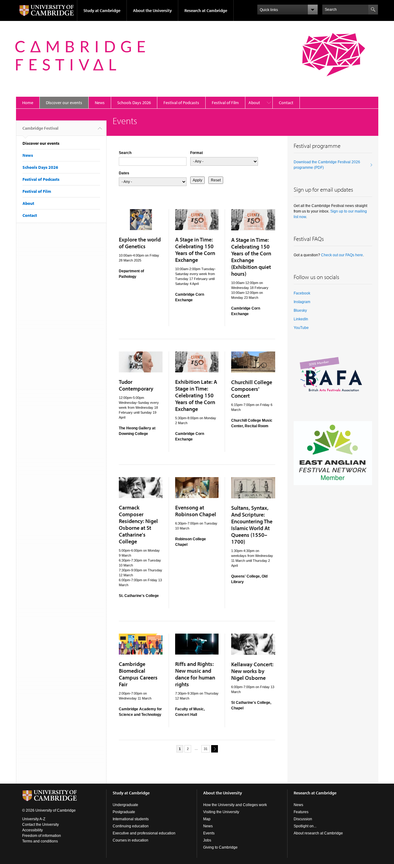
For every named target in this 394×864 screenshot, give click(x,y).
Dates (124, 173)
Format (196, 153)
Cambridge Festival (40, 128)
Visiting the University (221, 812)
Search (125, 153)
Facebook (302, 293)
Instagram (302, 302)
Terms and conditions (40, 841)
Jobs (207, 840)
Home (27, 102)
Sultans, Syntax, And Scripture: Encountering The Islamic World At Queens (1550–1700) (251, 524)
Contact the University (40, 824)
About (254, 102)
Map (207, 819)
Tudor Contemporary (136, 385)
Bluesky (300, 310)
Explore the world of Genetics (140, 243)
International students (131, 819)
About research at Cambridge (318, 833)
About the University (152, 10)
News (100, 102)
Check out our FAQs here (342, 255)
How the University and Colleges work (235, 805)
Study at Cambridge (101, 10)
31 (205, 749)
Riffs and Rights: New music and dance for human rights (195, 674)
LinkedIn (301, 319)
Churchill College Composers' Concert (251, 389)
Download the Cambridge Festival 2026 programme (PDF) (327, 165)
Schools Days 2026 (134, 102)
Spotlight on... (305, 826)
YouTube (301, 328)
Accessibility (32, 830)
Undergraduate (125, 805)
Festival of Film (225, 102)
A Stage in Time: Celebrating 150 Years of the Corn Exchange (195, 249)
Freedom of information (41, 836)
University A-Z (33, 819)
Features (301, 812)
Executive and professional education (144, 833)
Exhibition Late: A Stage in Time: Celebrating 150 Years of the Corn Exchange (196, 395)
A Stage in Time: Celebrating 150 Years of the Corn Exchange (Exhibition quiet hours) (251, 256)
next (214, 748)
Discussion (303, 819)
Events (209, 833)
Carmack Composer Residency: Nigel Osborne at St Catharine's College (138, 524)
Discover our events (64, 102)
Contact (286, 102)
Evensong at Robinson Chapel (195, 511)
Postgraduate (124, 812)
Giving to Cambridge (220, 847)
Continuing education (131, 826)
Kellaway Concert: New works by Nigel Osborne (252, 671)
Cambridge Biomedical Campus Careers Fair (138, 674)
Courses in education (130, 840)
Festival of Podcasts (181, 102)
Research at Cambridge (205, 10)
